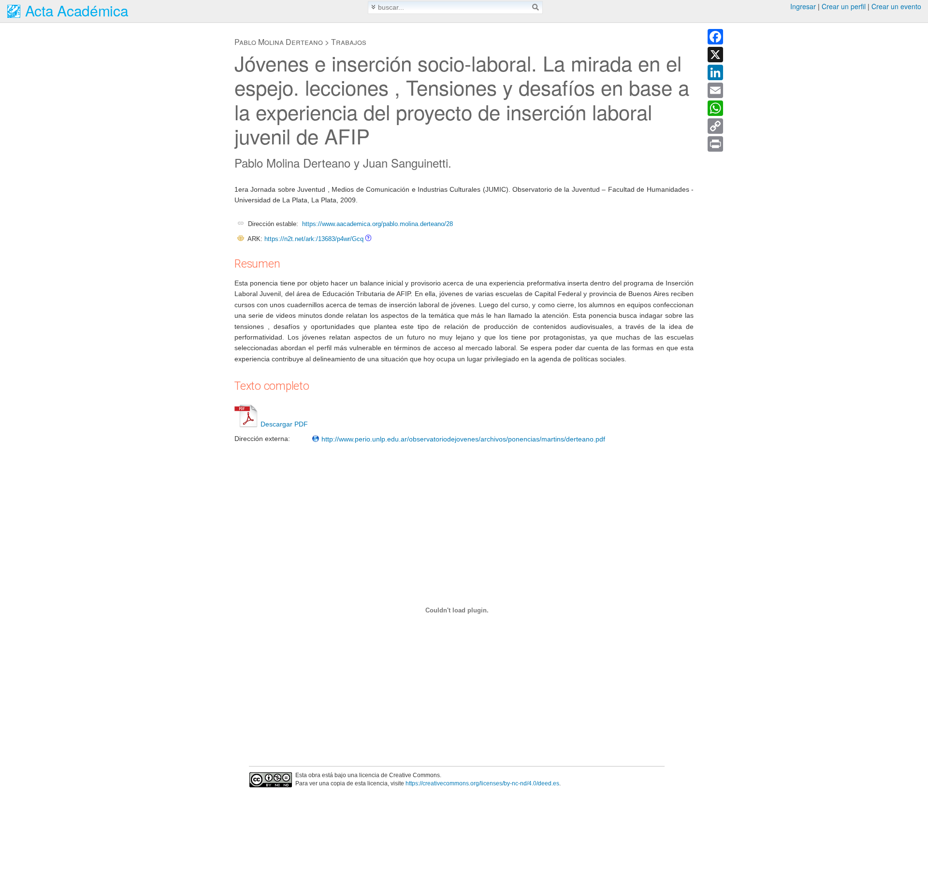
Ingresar (803, 6)
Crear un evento (896, 6)
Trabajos (348, 41)
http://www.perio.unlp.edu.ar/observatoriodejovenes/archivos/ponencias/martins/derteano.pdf (462, 439)
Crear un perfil (844, 6)
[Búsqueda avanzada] (373, 7)
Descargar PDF (284, 424)
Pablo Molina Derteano (278, 41)
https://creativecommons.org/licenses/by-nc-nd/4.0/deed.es (482, 783)
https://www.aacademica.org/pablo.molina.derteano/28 (377, 223)
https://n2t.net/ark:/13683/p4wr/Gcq (313, 238)
